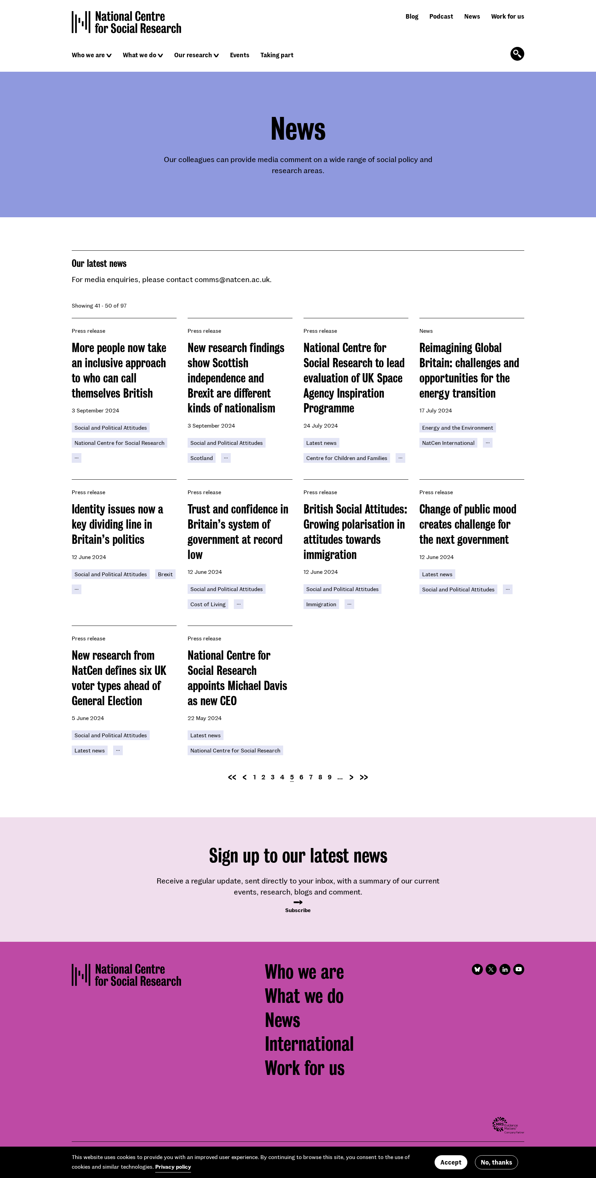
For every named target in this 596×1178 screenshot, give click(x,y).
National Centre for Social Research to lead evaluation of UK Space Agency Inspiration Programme (354, 377)
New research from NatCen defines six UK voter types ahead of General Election (119, 678)
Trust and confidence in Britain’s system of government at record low (238, 531)
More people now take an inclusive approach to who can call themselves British (119, 370)
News (472, 16)
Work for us (507, 16)
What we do (139, 55)
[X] (491, 969)
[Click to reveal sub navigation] (109, 55)
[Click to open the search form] (517, 54)
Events (239, 55)
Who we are (88, 55)
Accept (450, 1162)
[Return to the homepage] (126, 22)
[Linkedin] (504, 969)
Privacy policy (173, 1167)
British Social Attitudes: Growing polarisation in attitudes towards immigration (355, 531)
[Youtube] (518, 969)
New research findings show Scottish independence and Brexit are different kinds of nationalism (236, 377)
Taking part (277, 55)
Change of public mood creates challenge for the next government (467, 524)
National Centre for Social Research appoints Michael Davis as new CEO (237, 678)
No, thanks (496, 1162)
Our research (193, 55)
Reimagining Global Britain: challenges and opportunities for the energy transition (469, 370)
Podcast (441, 16)
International (309, 1043)
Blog (412, 16)
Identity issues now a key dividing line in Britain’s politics (117, 524)
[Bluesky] (477, 969)
